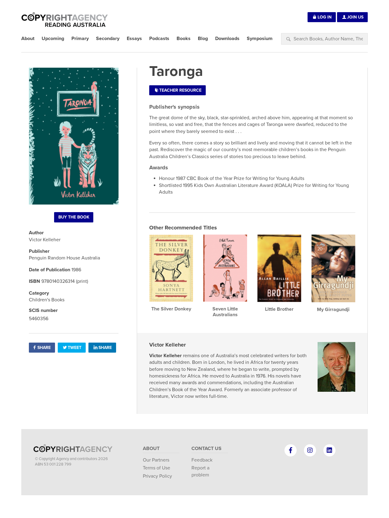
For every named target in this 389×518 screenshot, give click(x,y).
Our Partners (156, 460)
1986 (76, 270)
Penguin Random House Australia (64, 258)
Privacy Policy (157, 476)
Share (44, 347)
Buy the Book (73, 217)
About (151, 448)
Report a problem (200, 471)
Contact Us (206, 448)
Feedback (201, 460)
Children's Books (46, 300)
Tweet (74, 347)
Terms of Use (156, 468)
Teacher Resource (180, 90)
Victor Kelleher (167, 344)
